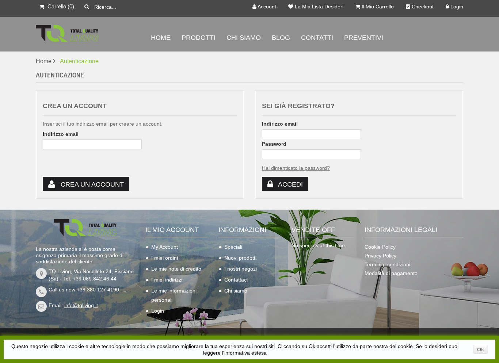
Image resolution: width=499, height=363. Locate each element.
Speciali (233, 247)
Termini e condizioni (387, 264)
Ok (480, 349)
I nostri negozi (240, 269)
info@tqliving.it (81, 305)
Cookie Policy (380, 247)
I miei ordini (164, 258)
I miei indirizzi (166, 280)
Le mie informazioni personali (174, 295)
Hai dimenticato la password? (296, 168)
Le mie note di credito (176, 269)
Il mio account (172, 229)
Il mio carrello (377, 6)
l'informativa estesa (244, 353)
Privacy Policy (380, 256)
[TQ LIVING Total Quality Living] (85, 35)
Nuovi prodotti (240, 258)
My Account (164, 247)
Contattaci (236, 280)
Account (266, 6)
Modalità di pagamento (391, 273)
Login (456, 6)
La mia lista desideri (318, 6)
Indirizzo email (61, 134)
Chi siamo (235, 291)
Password (274, 144)
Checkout (422, 6)
